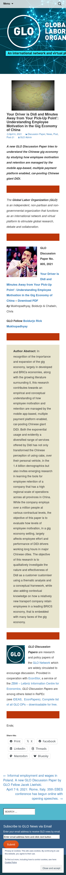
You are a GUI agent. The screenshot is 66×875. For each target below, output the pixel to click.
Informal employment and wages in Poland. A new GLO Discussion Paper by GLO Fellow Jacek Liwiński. (32, 780)
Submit (11, 844)
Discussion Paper (36, 134)
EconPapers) (31, 699)
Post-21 (10, 137)
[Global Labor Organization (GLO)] (33, 37)
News (49, 134)
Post (55, 134)
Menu (6, 3)
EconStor (34, 678)
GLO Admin (26, 137)
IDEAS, (17, 699)
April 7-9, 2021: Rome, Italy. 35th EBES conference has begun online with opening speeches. (34, 794)
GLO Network (41, 662)
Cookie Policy (11, 862)
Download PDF (28, 300)
